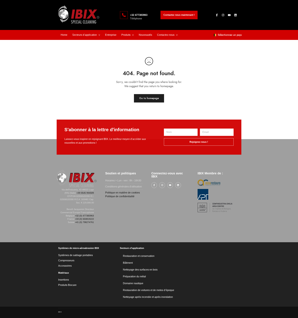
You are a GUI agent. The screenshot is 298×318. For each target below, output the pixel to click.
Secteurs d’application (84, 35)
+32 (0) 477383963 (84, 215)
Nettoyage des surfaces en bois (140, 269)
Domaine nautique (133, 283)
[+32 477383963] (124, 15)
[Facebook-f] (217, 15)
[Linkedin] (235, 15)
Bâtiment (128, 262)
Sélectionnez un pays (230, 35)
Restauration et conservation (138, 256)
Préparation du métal (134, 276)
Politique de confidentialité (119, 196)
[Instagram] (223, 15)
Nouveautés (145, 35)
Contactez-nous (165, 35)
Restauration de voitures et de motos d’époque (148, 290)
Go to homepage (149, 98)
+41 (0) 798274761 (84, 222)
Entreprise (110, 35)
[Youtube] (229, 15)
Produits (126, 35)
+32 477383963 (138, 15)
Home (64, 35)
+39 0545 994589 (85, 193)
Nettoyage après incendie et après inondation (148, 297)
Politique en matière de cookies (122, 192)
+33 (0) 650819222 (84, 219)
